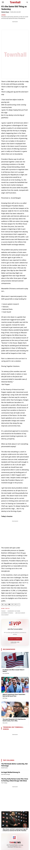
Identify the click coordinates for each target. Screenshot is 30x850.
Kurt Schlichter (6, 673)
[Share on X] (2, 604)
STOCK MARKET (5, 615)
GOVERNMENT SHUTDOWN (14, 611)
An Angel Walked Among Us (10, 772)
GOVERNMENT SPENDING (7, 613)
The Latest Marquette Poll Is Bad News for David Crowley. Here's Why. (14, 720)
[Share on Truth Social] (5, 604)
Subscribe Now (15, 642)
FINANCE (3, 611)
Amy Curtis (5, 723)
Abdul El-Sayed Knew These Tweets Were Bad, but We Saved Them (14, 695)
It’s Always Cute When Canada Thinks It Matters (13, 670)
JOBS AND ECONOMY (20, 613)
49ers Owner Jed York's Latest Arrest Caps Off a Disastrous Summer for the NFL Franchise (15, 829)
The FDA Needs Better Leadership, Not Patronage (14, 765)
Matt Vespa (5, 698)
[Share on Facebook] (9, 604)
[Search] (27, 2)
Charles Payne (5, 12)
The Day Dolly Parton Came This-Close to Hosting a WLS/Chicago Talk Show (14, 780)
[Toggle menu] (2, 2)
